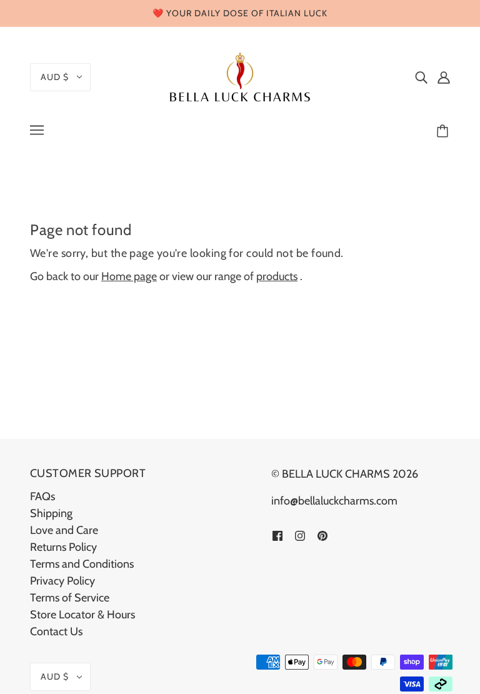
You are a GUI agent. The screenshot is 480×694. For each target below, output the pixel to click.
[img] (421, 77)
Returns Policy (63, 547)
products (277, 276)
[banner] (240, 76)
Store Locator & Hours (82, 614)
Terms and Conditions (82, 564)
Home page (129, 276)
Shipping (51, 513)
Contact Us (56, 631)
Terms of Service (69, 598)
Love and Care (64, 530)
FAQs (42, 496)
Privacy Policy (62, 581)
